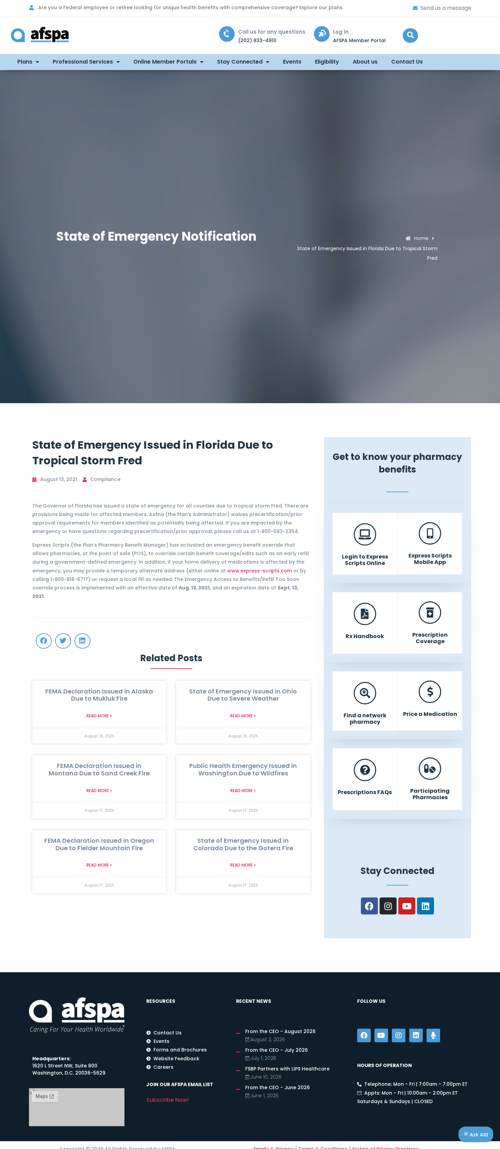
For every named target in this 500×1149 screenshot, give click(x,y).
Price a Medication (430, 714)
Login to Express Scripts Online (365, 560)
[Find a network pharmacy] (365, 693)
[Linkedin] (425, 905)
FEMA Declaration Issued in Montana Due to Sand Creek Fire (99, 769)
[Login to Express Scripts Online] (365, 534)
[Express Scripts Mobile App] (430, 533)
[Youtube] (406, 905)
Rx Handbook (365, 636)
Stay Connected (240, 62)
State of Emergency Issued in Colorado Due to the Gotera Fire (243, 844)
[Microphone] (433, 1035)
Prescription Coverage (430, 638)
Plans (24, 62)
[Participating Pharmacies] (430, 768)
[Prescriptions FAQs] (365, 770)
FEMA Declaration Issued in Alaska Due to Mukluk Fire (99, 695)
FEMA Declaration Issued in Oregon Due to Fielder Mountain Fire (99, 844)
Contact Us (407, 62)
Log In (341, 31)
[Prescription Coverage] (430, 612)
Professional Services (83, 62)
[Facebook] (369, 905)
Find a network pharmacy (365, 718)
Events (292, 62)
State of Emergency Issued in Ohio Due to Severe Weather (243, 695)
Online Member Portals (165, 62)
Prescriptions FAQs (365, 792)
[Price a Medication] (430, 692)
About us (365, 62)
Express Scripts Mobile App (430, 559)
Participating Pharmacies (430, 794)
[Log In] (322, 34)
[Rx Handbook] (365, 614)
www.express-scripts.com (259, 570)
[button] (410, 35)
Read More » (99, 716)
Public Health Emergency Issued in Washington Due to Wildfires (243, 769)
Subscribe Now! (167, 1100)
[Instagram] (388, 905)
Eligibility (327, 62)
